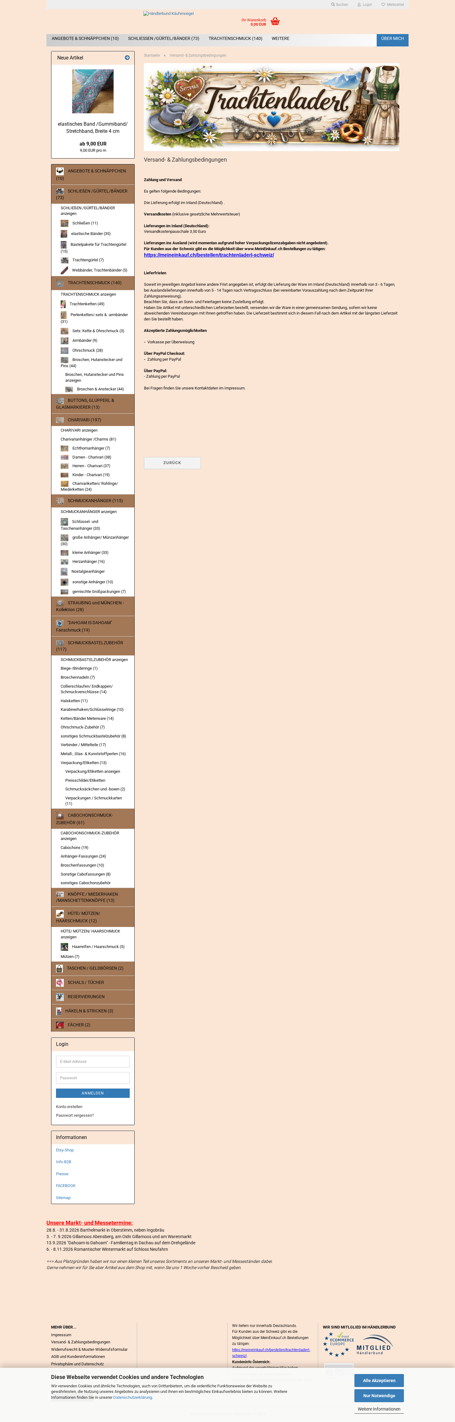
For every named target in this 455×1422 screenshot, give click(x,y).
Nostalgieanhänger (88, 571)
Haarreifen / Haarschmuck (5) (98, 946)
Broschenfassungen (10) (82, 865)
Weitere (280, 38)
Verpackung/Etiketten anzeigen (92, 771)
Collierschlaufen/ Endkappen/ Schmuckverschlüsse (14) (87, 689)
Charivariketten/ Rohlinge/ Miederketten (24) (89, 486)
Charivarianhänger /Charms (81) (88, 439)
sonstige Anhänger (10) (92, 582)
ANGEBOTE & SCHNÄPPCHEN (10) (85, 38)
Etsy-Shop (65, 1150)
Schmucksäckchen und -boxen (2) (95, 789)
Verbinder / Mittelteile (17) (83, 744)
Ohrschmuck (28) (87, 350)
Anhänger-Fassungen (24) (83, 856)
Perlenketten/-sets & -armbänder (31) (94, 318)
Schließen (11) (85, 223)
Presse (62, 1174)
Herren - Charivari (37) (91, 465)
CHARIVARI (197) (84, 419)
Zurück (172, 462)
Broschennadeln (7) (78, 677)
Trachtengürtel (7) (88, 260)
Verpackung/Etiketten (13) (84, 762)
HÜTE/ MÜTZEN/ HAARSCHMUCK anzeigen (90, 934)
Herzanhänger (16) (88, 561)
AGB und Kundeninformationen (78, 1356)
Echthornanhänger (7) (91, 448)
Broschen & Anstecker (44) (100, 389)
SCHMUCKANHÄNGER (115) (95, 500)
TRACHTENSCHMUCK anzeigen (88, 294)
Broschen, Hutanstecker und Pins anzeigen (94, 377)
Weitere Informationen (379, 1409)
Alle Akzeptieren (379, 1380)
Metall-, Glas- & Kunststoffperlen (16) (93, 753)
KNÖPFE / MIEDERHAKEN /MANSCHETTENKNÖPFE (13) (87, 897)
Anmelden (93, 1093)
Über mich (392, 38)
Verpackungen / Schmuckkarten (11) (93, 801)
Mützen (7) (70, 956)
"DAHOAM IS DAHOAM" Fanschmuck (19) (84, 626)
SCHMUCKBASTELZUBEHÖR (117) (89, 646)
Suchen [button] (341, 4)
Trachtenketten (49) (87, 304)
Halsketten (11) (74, 700)
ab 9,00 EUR (93, 144)
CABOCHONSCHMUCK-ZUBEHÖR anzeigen (90, 836)
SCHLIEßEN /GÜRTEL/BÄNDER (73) (163, 38)
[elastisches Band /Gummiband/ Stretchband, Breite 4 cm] (93, 91)
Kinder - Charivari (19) (91, 474)
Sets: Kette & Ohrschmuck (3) (98, 330)
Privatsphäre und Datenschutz (77, 1364)
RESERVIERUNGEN (86, 996)
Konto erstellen (69, 1106)
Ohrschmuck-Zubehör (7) (83, 727)
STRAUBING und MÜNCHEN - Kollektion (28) (90, 606)
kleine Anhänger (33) (90, 552)
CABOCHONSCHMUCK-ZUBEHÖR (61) (84, 819)
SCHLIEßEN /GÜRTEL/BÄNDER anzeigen (88, 211)
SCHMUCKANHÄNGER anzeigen (89, 511)
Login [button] (366, 4)
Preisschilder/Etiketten (85, 780)
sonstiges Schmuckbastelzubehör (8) (93, 736)
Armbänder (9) (85, 340)
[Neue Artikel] (127, 58)
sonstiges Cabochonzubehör (85, 883)
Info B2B (63, 1161)
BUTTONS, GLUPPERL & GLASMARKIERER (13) (85, 404)
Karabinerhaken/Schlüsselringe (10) (92, 709)
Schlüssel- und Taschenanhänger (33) (80, 525)
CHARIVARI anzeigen (79, 430)
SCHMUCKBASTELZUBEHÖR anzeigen (94, 659)
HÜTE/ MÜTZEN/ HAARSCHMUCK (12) (78, 917)
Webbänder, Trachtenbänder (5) (99, 270)
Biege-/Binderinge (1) (79, 668)
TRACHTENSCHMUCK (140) (235, 38)
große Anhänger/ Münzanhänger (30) (95, 540)
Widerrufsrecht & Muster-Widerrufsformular (89, 1349)
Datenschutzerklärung (132, 1397)
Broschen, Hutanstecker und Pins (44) (91, 362)
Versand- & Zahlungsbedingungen (80, 1342)
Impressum (61, 1335)
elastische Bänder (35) (90, 233)
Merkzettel (394, 4)
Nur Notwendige (379, 1395)
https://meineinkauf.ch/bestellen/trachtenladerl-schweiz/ (209, 255)
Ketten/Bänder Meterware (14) (87, 718)
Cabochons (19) (75, 847)
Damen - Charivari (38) (91, 457)
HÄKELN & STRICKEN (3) (88, 1010)
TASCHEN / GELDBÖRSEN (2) (95, 968)
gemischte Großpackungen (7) (99, 591)
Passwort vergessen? (75, 1115)
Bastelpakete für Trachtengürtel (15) (93, 248)
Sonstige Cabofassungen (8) (86, 874)
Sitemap (63, 1197)
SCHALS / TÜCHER (85, 982)
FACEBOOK (66, 1185)
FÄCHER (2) (78, 1024)
